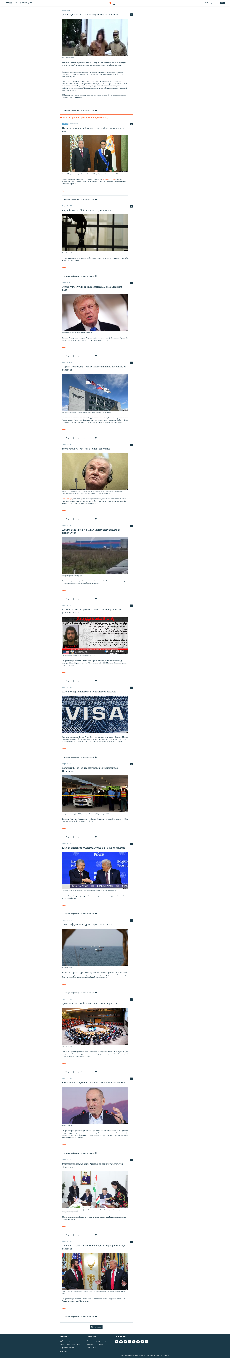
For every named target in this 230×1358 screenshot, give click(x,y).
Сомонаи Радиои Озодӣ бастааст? (70, 1344)
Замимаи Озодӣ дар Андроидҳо (97, 1341)
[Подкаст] (146, 1341)
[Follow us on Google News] (116, 1341)
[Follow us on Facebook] (121, 1341)
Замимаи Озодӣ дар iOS (95, 1344)
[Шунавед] (217, 3)
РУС (206, 3)
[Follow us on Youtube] (125, 1341)
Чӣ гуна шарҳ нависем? (67, 1348)
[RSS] (142, 1341)
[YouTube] (212, 3)
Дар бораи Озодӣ (65, 1341)
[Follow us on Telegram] (138, 1341)
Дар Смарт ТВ (91, 1348)
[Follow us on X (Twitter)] (133, 1341)
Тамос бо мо (63, 1351)
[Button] (71, 110)
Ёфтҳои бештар (96, 1327)
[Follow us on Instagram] (129, 1341)
